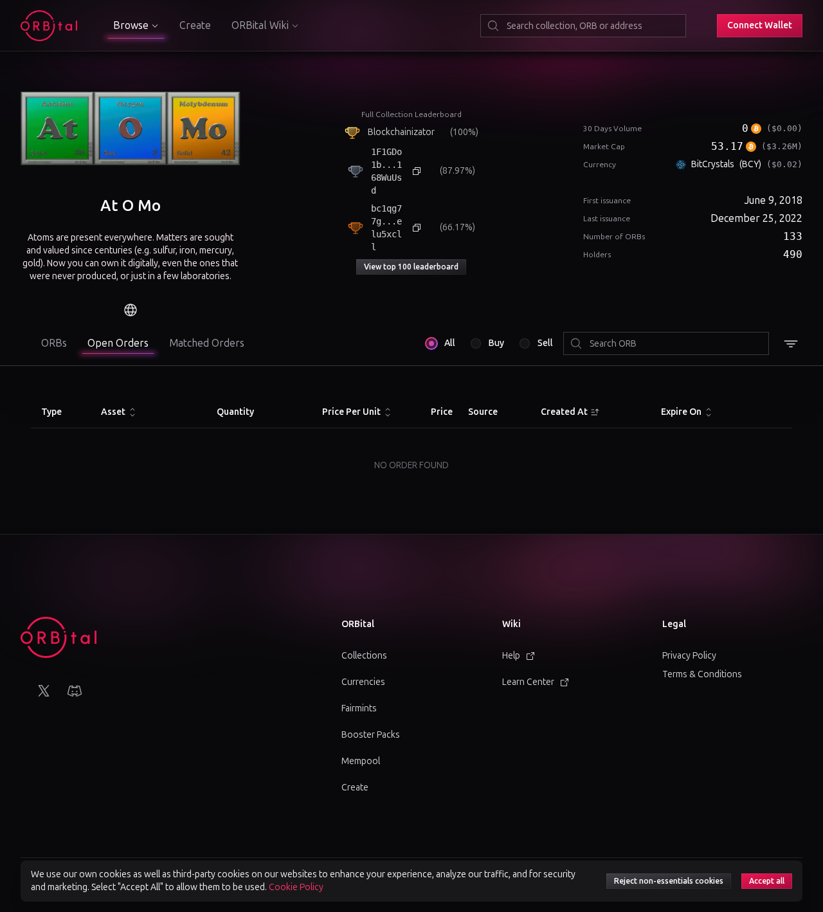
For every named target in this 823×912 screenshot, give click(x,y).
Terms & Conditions (702, 674)
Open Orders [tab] (118, 343)
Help (511, 655)
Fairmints (359, 708)
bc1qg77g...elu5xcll (386, 227)
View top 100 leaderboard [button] (411, 266)
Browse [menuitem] (131, 25)
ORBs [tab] (54, 343)
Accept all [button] (766, 881)
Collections (364, 655)
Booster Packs (370, 734)
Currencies (363, 682)
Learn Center (528, 682)
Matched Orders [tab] (206, 343)
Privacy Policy (689, 655)
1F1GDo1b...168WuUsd (386, 171)
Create (195, 25)
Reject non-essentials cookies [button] (668, 881)
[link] (130, 310)
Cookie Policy (296, 887)
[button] (759, 25)
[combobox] (583, 25)
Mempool (360, 761)
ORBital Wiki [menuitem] (260, 25)
